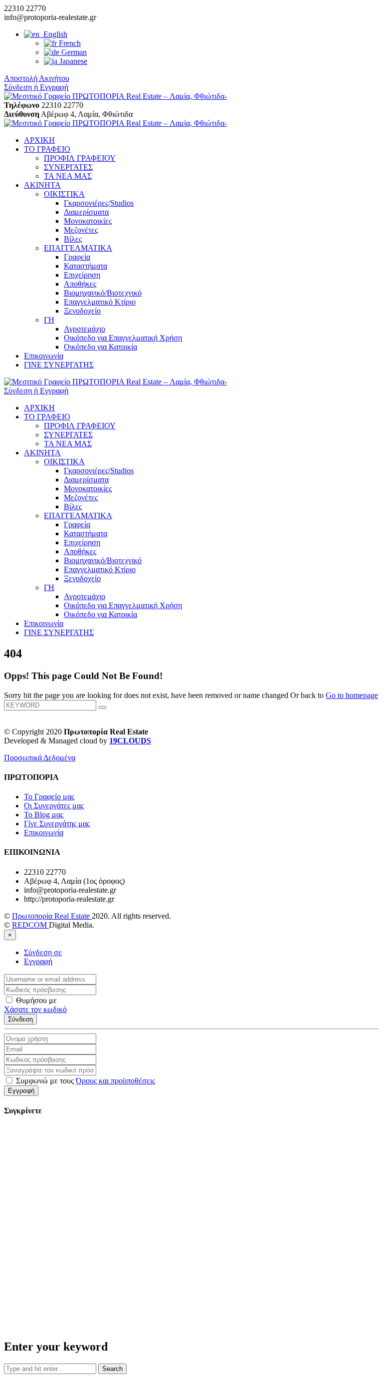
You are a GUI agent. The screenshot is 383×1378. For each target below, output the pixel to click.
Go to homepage (352, 695)
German (73, 52)
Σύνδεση (20, 1019)
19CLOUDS (130, 740)
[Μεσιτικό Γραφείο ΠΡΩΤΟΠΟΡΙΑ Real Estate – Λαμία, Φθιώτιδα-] (115, 96)
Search (112, 1369)
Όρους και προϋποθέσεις (115, 1080)
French (69, 43)
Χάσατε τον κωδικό (35, 1009)
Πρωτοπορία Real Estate (52, 916)
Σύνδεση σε (43, 952)
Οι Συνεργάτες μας (54, 805)
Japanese (72, 61)
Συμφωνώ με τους (84, 1080)
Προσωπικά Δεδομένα (39, 757)
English (53, 34)
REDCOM (30, 925)
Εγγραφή (38, 961)
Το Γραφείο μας (49, 796)
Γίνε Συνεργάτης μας (57, 823)
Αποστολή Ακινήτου (36, 78)
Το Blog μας (43, 814)
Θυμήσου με (35, 1000)
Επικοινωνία (43, 832)
